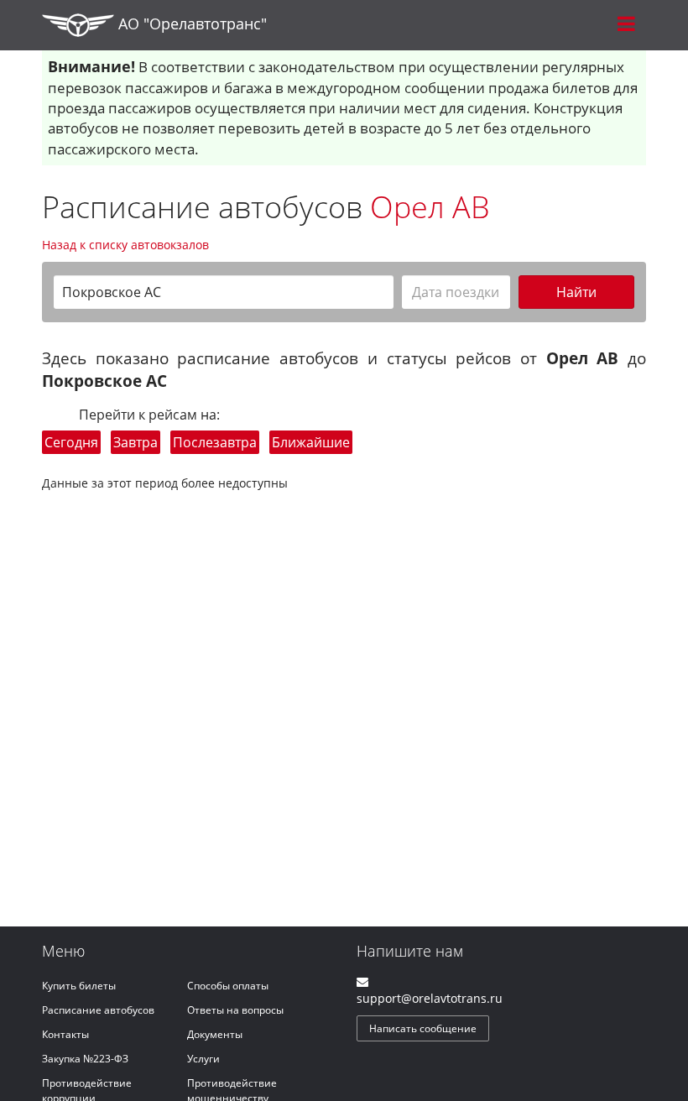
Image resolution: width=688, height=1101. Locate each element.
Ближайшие (311, 442)
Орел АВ (430, 206)
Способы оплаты (227, 985)
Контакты (65, 1034)
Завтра (135, 442)
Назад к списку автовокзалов (125, 245)
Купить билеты (79, 985)
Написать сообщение (423, 1028)
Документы (214, 1034)
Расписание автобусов (98, 1010)
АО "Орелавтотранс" (190, 23)
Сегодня (71, 442)
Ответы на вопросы (235, 1010)
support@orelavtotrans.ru (430, 998)
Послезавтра (215, 442)
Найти (576, 292)
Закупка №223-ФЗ (85, 1058)
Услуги (203, 1058)
